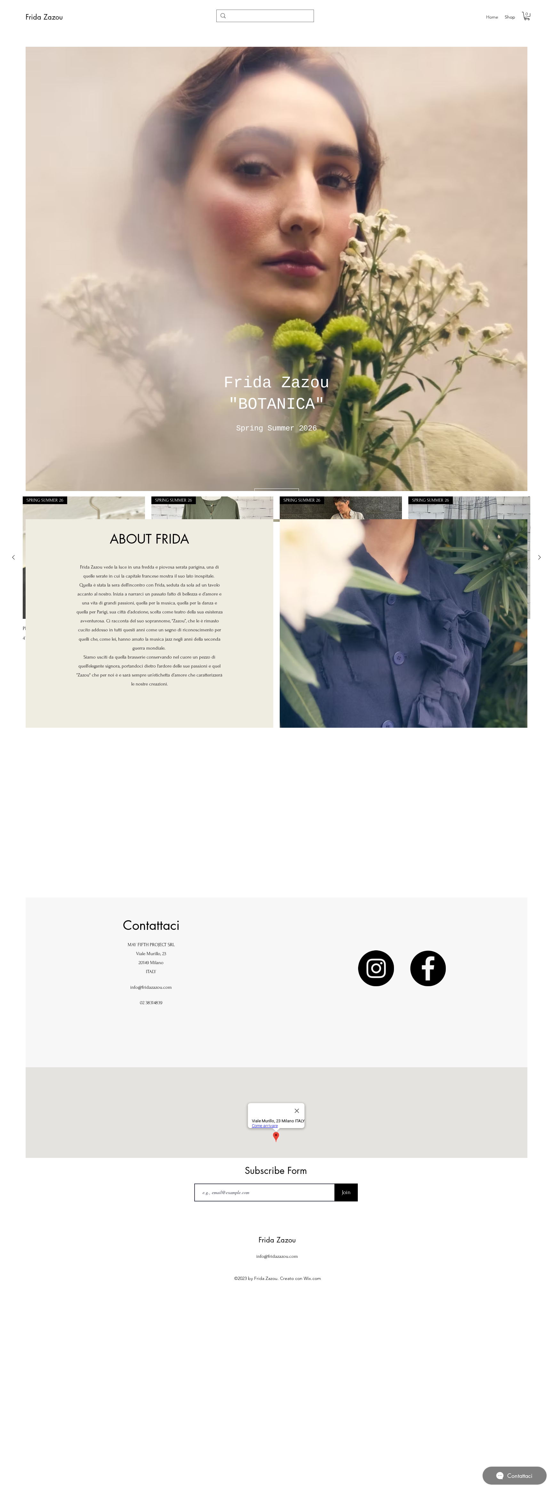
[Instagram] (376, 968)
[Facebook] (428, 968)
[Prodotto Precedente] (13, 557)
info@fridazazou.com (151, 987)
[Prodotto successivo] (539, 557)
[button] (527, 16)
